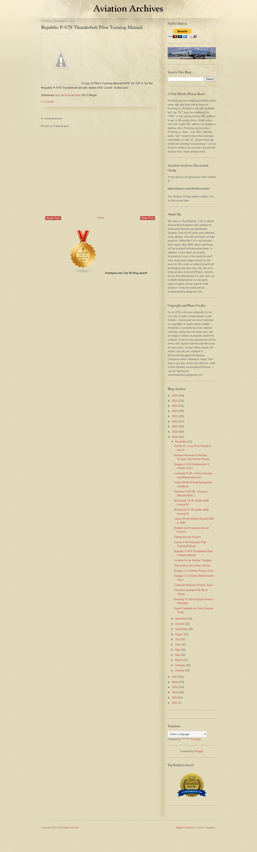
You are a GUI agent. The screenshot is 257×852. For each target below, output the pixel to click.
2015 (174, 687)
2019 (174, 431)
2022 (174, 416)
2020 (174, 426)
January (179, 670)
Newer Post (53, 218)
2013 (174, 697)
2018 (174, 436)
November (181, 618)
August (179, 634)
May (177, 649)
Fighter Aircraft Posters (187, 537)
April (177, 654)
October (179, 623)
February (180, 665)
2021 (174, 421)
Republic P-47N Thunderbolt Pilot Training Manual (92, 27)
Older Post (147, 218)
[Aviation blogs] (83, 272)
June (178, 644)
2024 (174, 405)
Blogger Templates (185, 827)
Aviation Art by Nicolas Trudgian (192, 560)
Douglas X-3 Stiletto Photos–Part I (194, 570)
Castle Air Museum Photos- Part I (193, 585)
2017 (174, 676)
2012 (174, 702)
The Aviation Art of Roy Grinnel (192, 565)
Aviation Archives (70, 827)
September (181, 629)
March (178, 660)
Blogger (198, 751)
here (57, 95)
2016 (174, 682)
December (181, 441)
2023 (174, 411)
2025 (174, 400)
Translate (195, 739)
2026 (174, 395)
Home (100, 217)
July (177, 639)
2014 (174, 692)
